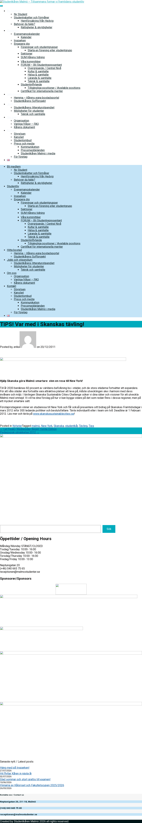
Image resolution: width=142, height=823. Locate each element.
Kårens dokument (24, 127)
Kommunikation (30, 147)
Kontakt (11, 130)
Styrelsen (19, 133)
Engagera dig (22, 43)
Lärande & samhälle (39, 78)
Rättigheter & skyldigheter (36, 27)
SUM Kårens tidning (33, 57)
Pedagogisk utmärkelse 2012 (19, 432)
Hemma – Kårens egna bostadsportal (36, 97)
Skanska (59, 425)
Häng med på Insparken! (14, 767)
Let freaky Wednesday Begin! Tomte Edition (28, 429)
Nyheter (17, 425)
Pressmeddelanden (33, 150)
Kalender (26, 37)
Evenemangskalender (27, 34)
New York (46, 425)
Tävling (83, 425)
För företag (20, 156)
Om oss (11, 117)
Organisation (21, 120)
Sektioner (26, 53)
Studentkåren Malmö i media (38, 153)
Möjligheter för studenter (29, 110)
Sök (109, 529)
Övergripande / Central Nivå (44, 68)
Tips (91, 425)
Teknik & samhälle (39, 81)
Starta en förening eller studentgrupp (50, 50)
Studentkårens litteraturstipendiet (34, 107)
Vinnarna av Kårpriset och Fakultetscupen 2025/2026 (32, 785)
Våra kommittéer (31, 61)
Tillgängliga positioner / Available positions (54, 87)
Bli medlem (14, 11)
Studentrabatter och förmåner (31, 17)
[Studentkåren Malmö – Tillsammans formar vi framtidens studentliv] (42, 1)
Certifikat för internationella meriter (42, 91)
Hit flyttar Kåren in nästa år (16, 773)
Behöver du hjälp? (24, 24)
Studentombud (23, 140)
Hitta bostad (14, 94)
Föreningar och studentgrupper (39, 47)
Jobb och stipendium (19, 104)
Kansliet (19, 137)
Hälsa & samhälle (38, 74)
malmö (36, 425)
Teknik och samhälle (33, 114)
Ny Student (20, 14)
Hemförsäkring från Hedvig (37, 20)
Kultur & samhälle (38, 71)
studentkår (71, 425)
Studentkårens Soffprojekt (30, 101)
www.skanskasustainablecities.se (53, 413)
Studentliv (13, 30)
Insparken (20, 40)
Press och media (24, 143)
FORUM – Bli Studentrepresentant (41, 64)
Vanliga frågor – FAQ (26, 124)
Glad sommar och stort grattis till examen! (25, 779)
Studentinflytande (31, 84)
